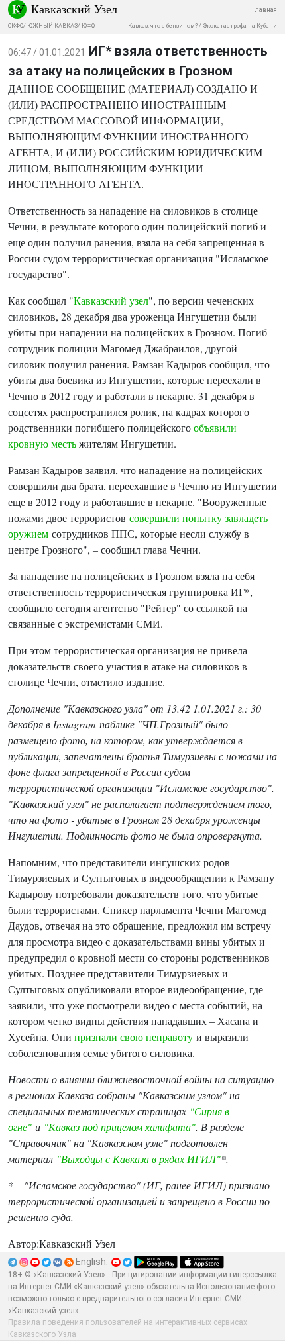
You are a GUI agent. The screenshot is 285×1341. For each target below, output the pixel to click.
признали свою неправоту (133, 1037)
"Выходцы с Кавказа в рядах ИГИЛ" (138, 1159)
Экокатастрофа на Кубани (240, 26)
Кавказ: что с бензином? (163, 26)
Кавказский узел (111, 300)
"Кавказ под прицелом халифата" (120, 1127)
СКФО (15, 26)
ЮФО (88, 26)
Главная (264, 9)
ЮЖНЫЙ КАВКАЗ (52, 26)
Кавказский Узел (74, 9)
